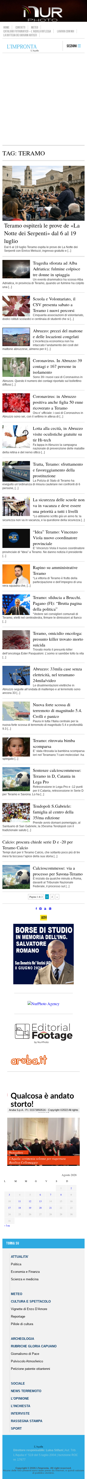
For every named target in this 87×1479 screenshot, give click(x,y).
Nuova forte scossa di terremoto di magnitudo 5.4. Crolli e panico (57, 710)
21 (50, 1207)
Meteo (34, 27)
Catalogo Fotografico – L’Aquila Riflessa (27, 31)
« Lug (7, 1225)
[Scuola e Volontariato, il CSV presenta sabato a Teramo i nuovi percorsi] (16, 315)
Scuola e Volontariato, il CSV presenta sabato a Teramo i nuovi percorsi (54, 304)
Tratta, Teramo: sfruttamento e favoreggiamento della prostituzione (58, 469)
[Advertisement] (43, 99)
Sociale (18, 1383)
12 (30, 1201)
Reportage (18, 1316)
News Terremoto (26, 1391)
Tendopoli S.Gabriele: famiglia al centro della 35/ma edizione (53, 811)
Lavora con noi (65, 31)
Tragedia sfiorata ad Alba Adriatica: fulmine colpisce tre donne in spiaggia (56, 268)
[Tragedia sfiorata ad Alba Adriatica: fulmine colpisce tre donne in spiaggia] (16, 277)
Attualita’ (20, 1257)
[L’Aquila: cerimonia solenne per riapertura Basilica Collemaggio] (43, 1142)
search (57, 46)
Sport (16, 1428)
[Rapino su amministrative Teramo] (16, 582)
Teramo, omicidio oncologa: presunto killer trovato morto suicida (58, 639)
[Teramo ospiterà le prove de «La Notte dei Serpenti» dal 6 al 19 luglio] (43, 219)
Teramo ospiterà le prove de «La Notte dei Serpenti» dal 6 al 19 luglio (42, 233)
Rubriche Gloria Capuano (34, 1346)
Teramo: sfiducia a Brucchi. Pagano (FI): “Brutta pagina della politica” (57, 603)
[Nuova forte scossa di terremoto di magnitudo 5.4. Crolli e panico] (16, 719)
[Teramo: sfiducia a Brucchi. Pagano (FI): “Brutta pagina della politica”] (16, 614)
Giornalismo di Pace (25, 1354)
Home (6, 27)
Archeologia (22, 1339)
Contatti (20, 27)
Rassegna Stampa (26, 1421)
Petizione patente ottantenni (30, 1369)
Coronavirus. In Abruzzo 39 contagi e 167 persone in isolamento (57, 366)
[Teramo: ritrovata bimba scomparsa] (16, 755)
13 (40, 1201)
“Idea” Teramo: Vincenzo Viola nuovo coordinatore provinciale (55, 537)
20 (40, 1207)
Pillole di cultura (22, 1324)
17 (9, 1207)
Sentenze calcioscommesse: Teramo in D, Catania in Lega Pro (57, 776)
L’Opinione (20, 1398)
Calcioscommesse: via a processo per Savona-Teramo (58, 871)
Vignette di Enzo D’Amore (29, 1309)
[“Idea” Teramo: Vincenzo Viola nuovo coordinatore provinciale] (16, 547)
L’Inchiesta (20, 1406)
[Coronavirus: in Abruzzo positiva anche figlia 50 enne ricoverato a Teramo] (16, 411)
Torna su (12, 1243)
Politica (16, 1264)
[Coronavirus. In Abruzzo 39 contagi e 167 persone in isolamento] (16, 376)
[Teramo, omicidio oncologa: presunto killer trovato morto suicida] (16, 648)
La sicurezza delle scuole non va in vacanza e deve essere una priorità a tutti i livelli (59, 505)
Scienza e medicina (24, 1279)
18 (19, 1207)
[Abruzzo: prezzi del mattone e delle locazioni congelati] (16, 345)
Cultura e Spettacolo (31, 1301)
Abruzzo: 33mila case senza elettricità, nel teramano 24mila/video (57, 674)
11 (19, 1201)
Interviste (20, 1413)
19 (30, 1207)
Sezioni (72, 46)
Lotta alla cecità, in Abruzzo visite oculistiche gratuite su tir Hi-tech (58, 434)
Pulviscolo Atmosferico (27, 1361)
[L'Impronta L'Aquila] (23, 48)
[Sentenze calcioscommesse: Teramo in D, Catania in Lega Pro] (16, 790)
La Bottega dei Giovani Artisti (20, 35)
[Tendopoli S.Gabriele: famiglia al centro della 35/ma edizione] (16, 821)
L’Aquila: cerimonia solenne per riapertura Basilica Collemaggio (37, 1160)
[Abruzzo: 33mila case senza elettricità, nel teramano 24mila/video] (16, 684)
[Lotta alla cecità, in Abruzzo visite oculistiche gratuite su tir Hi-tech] (16, 447)
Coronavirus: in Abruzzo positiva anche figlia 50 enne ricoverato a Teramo (58, 402)
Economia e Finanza (25, 1272)
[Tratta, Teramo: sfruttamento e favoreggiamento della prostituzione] (16, 480)
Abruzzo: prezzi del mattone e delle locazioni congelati (58, 333)
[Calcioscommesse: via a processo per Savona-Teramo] (16, 888)
